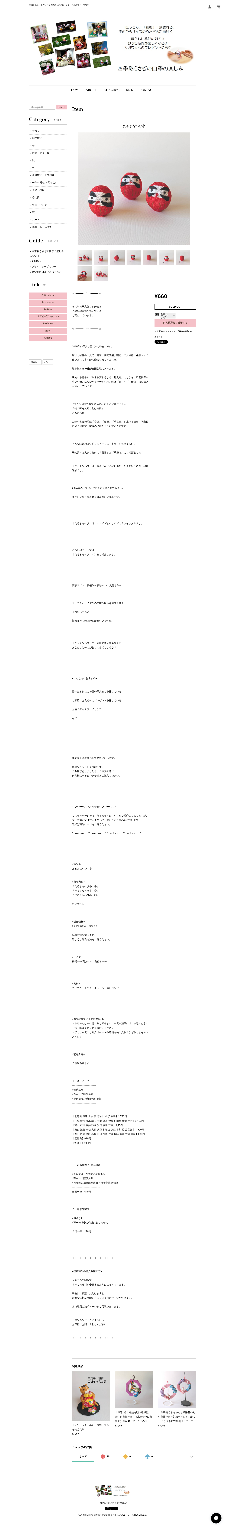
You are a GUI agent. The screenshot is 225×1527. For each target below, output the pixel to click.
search (61, 107)
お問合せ (37, 261)
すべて (83, 1456)
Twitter (48, 309)
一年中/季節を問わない (44, 182)
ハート (36, 219)
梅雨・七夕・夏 (40, 153)
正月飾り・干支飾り (43, 175)
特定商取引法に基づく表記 (46, 272)
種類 (157, 314)
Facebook (48, 323)
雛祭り (36, 130)
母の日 (36, 197)
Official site (47, 295)
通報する (158, 337)
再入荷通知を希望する (175, 322)
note (47, 331)
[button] (111, 90)
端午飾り (37, 138)
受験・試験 (38, 190)
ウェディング (39, 204)
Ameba (48, 338)
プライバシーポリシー (44, 266)
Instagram (48, 302)
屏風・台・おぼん (42, 227)
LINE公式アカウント (48, 316)
